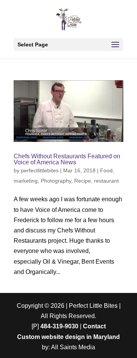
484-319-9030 (59, 326)
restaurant (106, 181)
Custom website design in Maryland (68, 337)
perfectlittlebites (40, 170)
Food (106, 170)
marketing (26, 181)
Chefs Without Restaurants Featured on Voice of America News (67, 159)
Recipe (82, 181)
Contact (94, 326)
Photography (56, 181)
